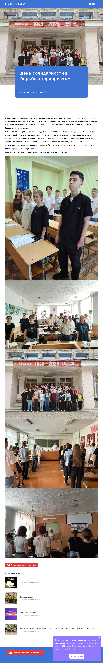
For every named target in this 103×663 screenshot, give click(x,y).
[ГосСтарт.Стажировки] (11, 614)
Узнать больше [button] (69, 649)
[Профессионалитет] (11, 598)
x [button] (99, 638)
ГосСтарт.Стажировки (28, 612)
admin (50, 86)
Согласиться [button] (77, 656)
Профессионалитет (27, 597)
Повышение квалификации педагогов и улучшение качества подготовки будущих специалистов (58, 628)
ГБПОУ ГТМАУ (15, 4)
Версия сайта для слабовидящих (23, 565)
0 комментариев (34, 583)
